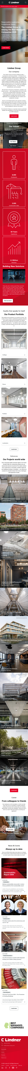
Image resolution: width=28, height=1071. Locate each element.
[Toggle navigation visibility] (2, 2)
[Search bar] (25, 2)
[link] (14, 868)
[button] (27, 32)
